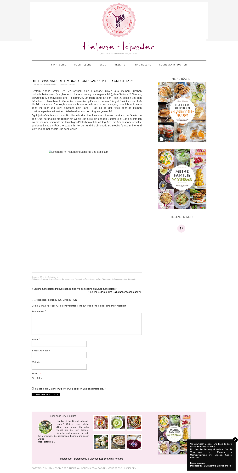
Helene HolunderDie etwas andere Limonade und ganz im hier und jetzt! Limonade (80, 279)
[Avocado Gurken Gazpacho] (118, 428)
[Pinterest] (182, 229)
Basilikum (44, 279)
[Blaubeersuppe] (134, 448)
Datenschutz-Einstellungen (217, 466)
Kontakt (119, 458)
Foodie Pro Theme (66, 468)
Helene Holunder (119, 47)
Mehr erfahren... (46, 441)
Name (36, 339)
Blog (42, 277)
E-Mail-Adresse (41, 350)
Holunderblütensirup (119, 279)
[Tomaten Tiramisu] (101, 428)
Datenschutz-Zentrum (101, 458)
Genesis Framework (93, 468)
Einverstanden (197, 463)
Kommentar (39, 311)
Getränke (48, 277)
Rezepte (55, 277)
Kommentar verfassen (67, 84)
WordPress (115, 468)
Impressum (66, 458)
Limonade (132, 279)
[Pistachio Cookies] (101, 448)
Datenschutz (81, 458)
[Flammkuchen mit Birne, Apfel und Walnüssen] (118, 448)
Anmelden (130, 468)
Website (36, 362)
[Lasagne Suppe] (134, 428)
